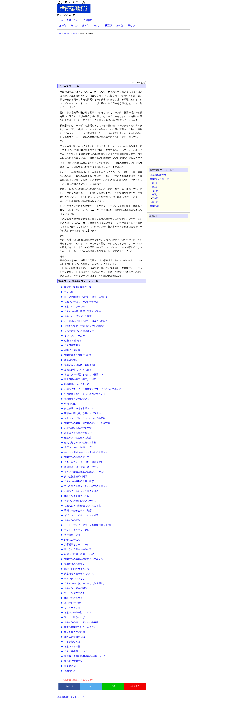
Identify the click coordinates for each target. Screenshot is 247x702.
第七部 (131, 25)
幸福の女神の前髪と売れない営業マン (83, 374)
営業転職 (88, 20)
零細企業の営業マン (74, 564)
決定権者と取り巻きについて (79, 573)
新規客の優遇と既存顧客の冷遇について (84, 656)
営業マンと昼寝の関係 (75, 588)
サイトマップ (77, 697)
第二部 (74, 25)
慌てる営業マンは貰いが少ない (80, 627)
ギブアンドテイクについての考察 (81, 515)
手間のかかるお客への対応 (78, 510)
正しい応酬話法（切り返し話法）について (86, 297)
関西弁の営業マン (73, 661)
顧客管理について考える (76, 384)
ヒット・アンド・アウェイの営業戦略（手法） (88, 525)
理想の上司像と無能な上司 (78, 287)
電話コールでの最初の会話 (78, 447)
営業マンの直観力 (73, 520)
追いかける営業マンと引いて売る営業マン (86, 486)
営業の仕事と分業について (78, 355)
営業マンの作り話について (78, 612)
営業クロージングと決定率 (78, 316)
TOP (60, 20)
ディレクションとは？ (75, 578)
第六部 (119, 25)
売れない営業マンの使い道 (78, 549)
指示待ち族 (70, 671)
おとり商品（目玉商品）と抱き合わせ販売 (86, 321)
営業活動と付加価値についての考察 (82, 505)
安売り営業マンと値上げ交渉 (79, 331)
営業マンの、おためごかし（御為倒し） (84, 583)
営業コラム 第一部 (159, 179)
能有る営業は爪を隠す (75, 637)
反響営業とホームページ (76, 544)
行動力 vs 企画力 (72, 340)
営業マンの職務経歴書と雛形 (79, 481)
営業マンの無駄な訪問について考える (83, 559)
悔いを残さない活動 (74, 632)
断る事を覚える (72, 360)
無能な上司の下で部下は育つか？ (81, 467)
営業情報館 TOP (158, 175)
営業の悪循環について (75, 651)
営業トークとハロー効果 (76, 530)
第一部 (62, 25)
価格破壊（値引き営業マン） (79, 408)
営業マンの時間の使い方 (76, 457)
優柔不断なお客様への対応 (78, 437)
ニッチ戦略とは (72, 641)
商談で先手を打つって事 (76, 496)
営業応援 (68, 292)
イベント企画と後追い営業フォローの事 (84, 471)
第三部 (85, 25)
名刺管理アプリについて (76, 399)
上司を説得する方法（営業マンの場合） (84, 326)
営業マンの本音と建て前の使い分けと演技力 (87, 423)
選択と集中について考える (78, 369)
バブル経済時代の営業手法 (78, 428)
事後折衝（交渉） (73, 535)
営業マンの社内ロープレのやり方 (81, 301)
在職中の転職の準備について (79, 554)
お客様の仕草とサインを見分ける (81, 491)
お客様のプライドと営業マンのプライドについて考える (92, 389)
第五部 (155, 194)
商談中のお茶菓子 (73, 598)
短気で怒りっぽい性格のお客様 (80, 442)
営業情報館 (62, 697)
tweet (91, 686)
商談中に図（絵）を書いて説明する (82, 413)
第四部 (97, 25)
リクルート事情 (72, 607)
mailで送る (135, 686)
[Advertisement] (123, 59)
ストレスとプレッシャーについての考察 (84, 418)
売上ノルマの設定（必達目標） (80, 365)
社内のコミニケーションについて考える (84, 394)
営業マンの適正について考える (80, 501)
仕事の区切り (71, 666)
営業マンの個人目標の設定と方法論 (82, 311)
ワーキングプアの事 (74, 593)
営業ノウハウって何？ (75, 306)
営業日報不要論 (72, 345)
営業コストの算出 (73, 646)
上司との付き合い (73, 603)
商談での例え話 (72, 350)
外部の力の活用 (72, 539)
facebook (69, 686)
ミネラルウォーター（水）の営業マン (83, 462)
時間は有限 (70, 403)
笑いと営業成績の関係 (75, 476)
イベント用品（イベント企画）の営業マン (86, 452)
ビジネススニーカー (74, 335)
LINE (113, 686)
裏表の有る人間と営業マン (78, 433)
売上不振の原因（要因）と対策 (80, 379)
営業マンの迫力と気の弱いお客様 (81, 622)
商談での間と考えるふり (76, 569)
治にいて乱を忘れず (74, 617)
